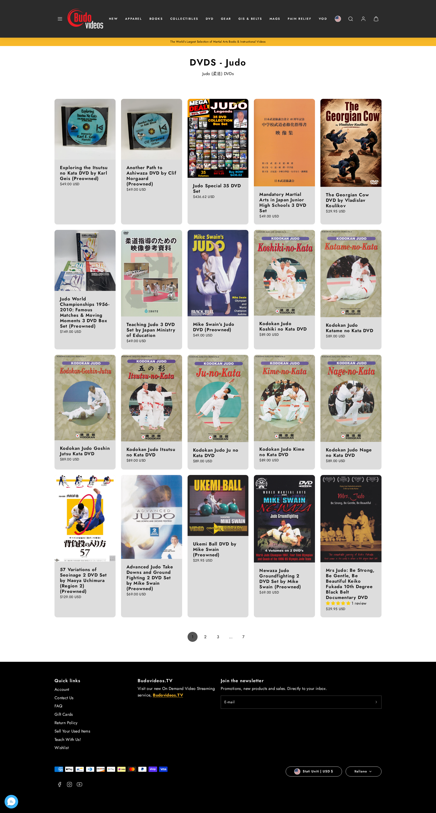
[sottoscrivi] (376, 702)
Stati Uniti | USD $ (318, 771)
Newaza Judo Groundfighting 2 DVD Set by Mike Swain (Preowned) (280, 578)
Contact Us (64, 698)
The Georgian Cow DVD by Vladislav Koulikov (347, 200)
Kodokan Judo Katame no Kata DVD (349, 328)
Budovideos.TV (155, 680)
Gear (226, 19)
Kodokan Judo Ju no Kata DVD (216, 453)
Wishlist (61, 748)
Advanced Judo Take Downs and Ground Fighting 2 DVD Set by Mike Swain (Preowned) (149, 578)
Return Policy (66, 723)
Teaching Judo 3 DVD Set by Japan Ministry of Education (150, 330)
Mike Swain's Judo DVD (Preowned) (213, 327)
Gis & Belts (250, 19)
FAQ (58, 706)
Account (61, 689)
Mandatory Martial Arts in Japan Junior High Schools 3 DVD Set (282, 202)
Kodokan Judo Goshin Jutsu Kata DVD (85, 451)
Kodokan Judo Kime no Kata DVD (281, 452)
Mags (275, 19)
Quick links (67, 680)
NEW (113, 19)
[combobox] (350, 21)
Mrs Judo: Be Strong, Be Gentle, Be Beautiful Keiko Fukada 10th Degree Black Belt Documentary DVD (350, 584)
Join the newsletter (242, 680)
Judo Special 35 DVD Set (217, 189)
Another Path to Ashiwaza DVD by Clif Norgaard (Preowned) (151, 175)
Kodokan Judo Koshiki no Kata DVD (283, 326)
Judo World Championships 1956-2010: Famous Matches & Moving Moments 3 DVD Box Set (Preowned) (84, 312)
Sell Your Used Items (72, 731)
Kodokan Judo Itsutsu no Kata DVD (150, 452)
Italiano (360, 771)
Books (156, 19)
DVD (210, 19)
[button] (59, 18)
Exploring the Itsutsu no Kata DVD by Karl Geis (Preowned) (84, 173)
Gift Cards (63, 714)
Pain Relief (300, 19)
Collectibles (184, 19)
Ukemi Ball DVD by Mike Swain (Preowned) (214, 549)
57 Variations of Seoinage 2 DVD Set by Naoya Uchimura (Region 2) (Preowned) (83, 580)
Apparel (133, 19)
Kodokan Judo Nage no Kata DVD (349, 453)
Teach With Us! (67, 739)
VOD (323, 19)
